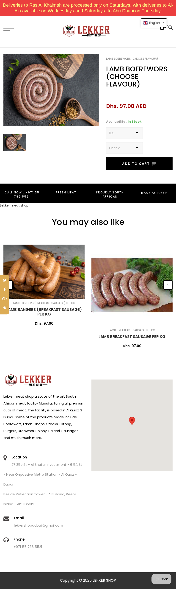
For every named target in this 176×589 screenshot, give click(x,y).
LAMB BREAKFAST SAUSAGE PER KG (132, 336)
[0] (160, 28)
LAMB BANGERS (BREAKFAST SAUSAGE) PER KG (44, 312)
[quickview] (59, 293)
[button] (154, 23)
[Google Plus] (4, 299)
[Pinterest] (4, 308)
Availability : (116, 121)
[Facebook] (4, 290)
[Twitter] (4, 280)
